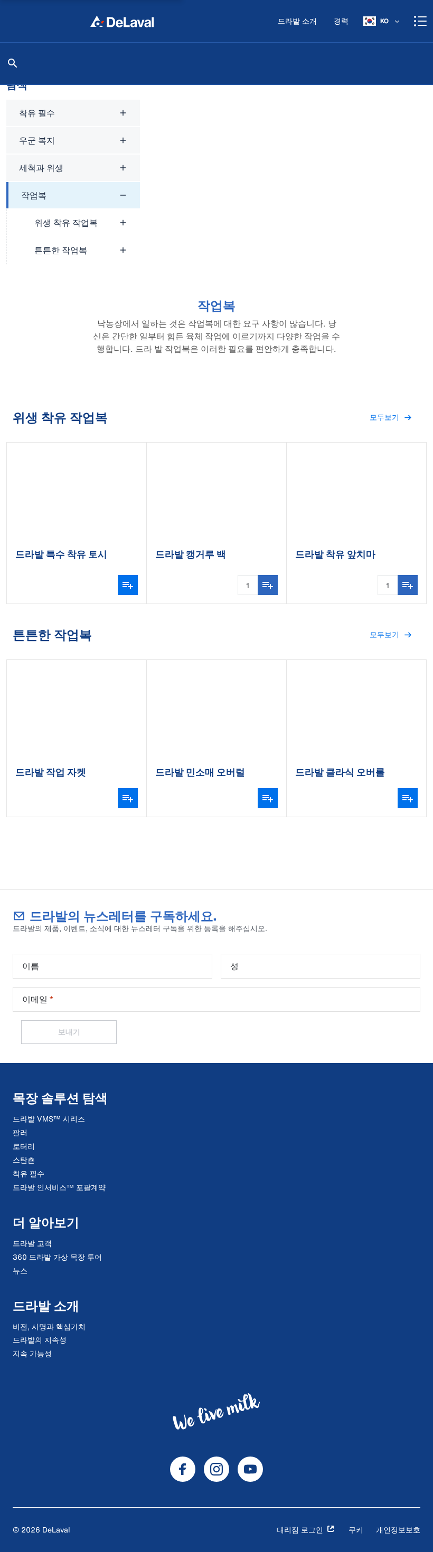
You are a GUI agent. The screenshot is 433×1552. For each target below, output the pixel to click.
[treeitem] (73, 223)
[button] (390, 417)
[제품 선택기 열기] (128, 585)
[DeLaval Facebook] (183, 1469)
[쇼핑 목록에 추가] (268, 585)
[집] (122, 21)
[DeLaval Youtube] (250, 1469)
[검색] (12, 63)
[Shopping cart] (420, 21)
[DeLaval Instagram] (216, 1469)
